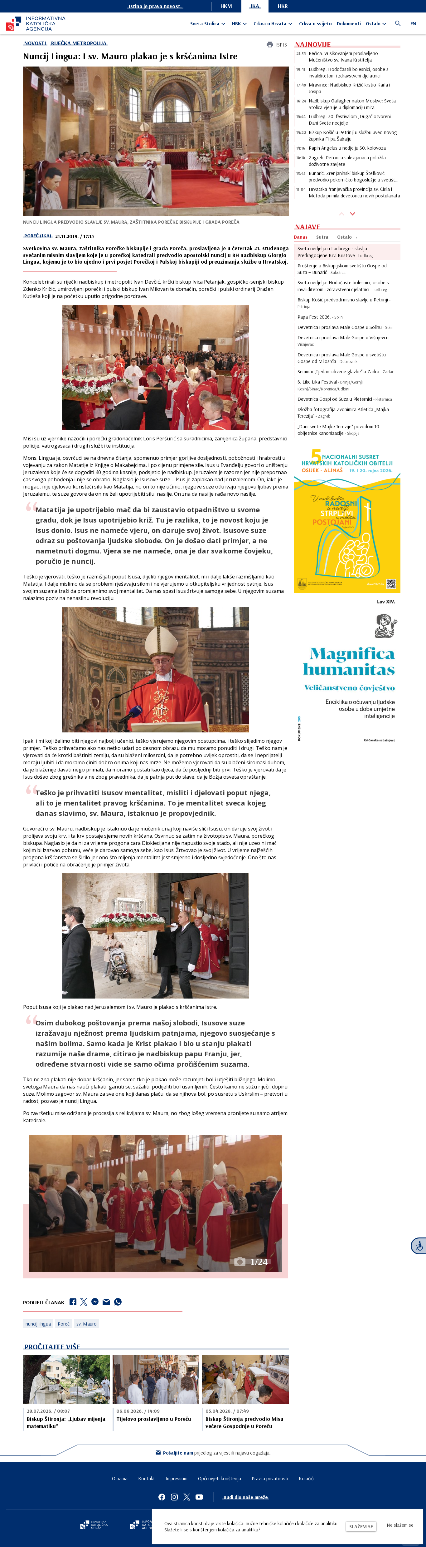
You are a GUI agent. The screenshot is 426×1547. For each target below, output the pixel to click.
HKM (226, 5)
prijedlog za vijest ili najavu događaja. (217, 1453)
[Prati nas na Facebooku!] (162, 1497)
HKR (283, 5)
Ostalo (373, 23)
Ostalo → (347, 237)
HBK (236, 23)
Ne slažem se (400, 1525)
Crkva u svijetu (315, 23)
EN (413, 23)
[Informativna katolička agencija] (148, 1525)
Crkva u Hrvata (270, 23)
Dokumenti (349, 23)
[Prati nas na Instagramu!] (174, 1497)
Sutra (322, 237)
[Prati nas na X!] (187, 1497)
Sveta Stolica (205, 23)
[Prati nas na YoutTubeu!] (199, 1497)
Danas (300, 237)
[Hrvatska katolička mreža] (94, 1525)
